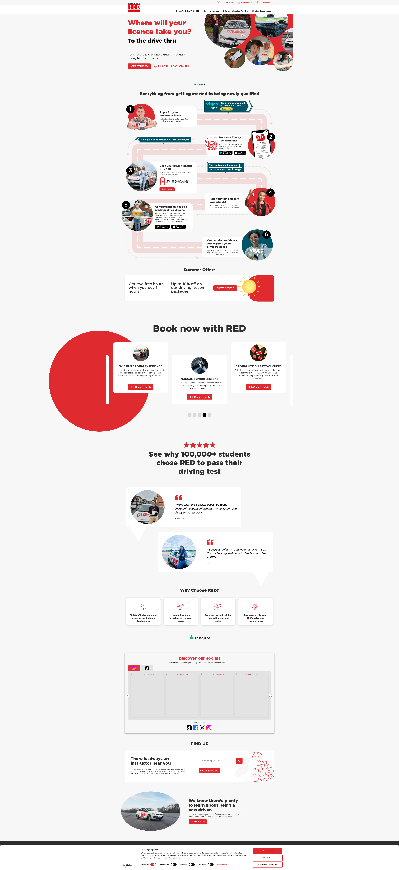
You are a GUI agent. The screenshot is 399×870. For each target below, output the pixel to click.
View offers (225, 288)
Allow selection (267, 858)
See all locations (209, 771)
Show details (222, 865)
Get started (139, 66)
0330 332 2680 (227, 2)
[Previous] (128, 695)
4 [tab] (204, 414)
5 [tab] (209, 414)
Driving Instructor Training (235, 11)
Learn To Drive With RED (188, 11)
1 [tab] (189, 414)
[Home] (134, 7)
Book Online (246, 2)
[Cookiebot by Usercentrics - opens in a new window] (127, 866)
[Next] (270, 695)
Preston (174, 771)
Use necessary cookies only (268, 864)
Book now (167, 189)
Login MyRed (265, 2)
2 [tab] (194, 414)
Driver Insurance (211, 11)
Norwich (154, 771)
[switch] (174, 864)
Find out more (141, 397)
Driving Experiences (261, 11)
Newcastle (144, 771)
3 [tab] (199, 414)
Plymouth (164, 771)
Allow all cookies (268, 851)
